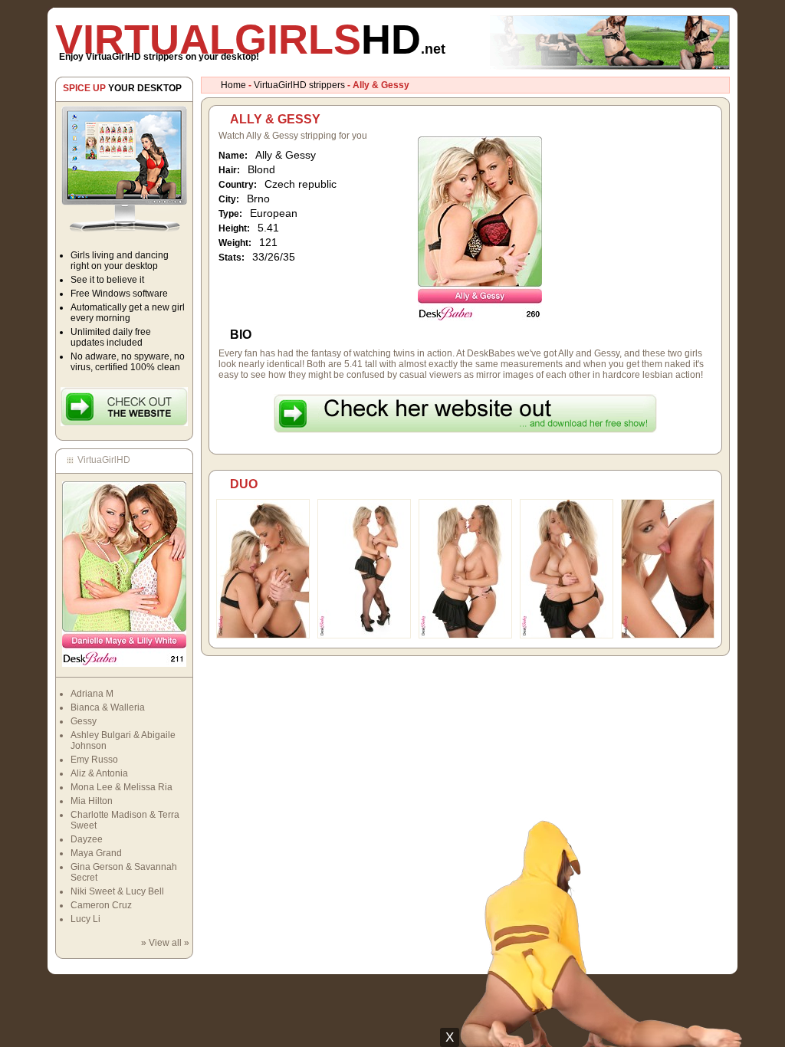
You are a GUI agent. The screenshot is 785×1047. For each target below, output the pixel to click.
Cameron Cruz (101, 905)
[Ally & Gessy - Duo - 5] (667, 635)
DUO (244, 484)
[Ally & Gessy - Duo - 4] (566, 635)
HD (250, 39)
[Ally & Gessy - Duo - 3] (465, 635)
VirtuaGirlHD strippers (299, 85)
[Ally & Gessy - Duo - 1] (263, 635)
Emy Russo (94, 759)
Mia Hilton (92, 801)
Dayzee (87, 839)
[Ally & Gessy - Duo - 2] (364, 635)
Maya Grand (96, 853)
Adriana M (92, 693)
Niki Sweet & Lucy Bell (117, 891)
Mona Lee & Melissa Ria (121, 787)
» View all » (165, 942)
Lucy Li (85, 919)
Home (233, 85)
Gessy (84, 721)
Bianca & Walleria (108, 707)
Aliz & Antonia (99, 773)
